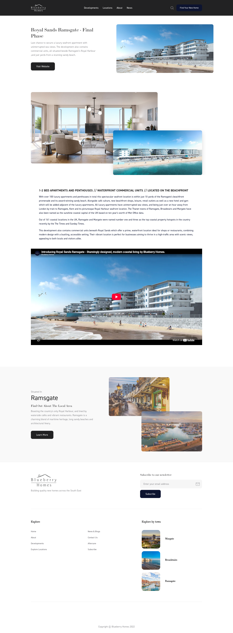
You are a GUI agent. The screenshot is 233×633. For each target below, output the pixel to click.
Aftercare (92, 543)
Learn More (42, 434)
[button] (172, 7)
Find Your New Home (189, 7)
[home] (38, 7)
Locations (107, 7)
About (119, 7)
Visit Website (42, 66)
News (129, 7)
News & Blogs (94, 531)
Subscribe (92, 549)
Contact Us (92, 537)
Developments (91, 7)
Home (33, 531)
